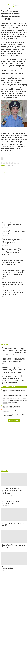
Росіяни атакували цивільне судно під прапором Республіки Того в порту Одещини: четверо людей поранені (14, 273)
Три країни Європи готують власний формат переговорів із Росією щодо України (12, 292)
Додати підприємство (14, 420)
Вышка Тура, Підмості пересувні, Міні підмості (13, 546)
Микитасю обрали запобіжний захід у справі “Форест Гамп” (12, 224)
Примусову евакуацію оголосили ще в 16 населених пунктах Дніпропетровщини (13, 262)
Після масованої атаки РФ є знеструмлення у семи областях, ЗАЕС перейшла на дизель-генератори (13, 252)
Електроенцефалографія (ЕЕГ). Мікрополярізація (12, 502)
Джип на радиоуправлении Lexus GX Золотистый (13, 568)
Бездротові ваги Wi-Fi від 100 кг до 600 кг (13, 524)
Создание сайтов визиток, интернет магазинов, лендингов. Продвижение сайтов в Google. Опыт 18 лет (13, 491)
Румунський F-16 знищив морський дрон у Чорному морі (14, 232)
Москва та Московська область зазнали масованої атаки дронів (13, 283)
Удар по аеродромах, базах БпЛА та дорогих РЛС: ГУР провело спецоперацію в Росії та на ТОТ (14, 241)
